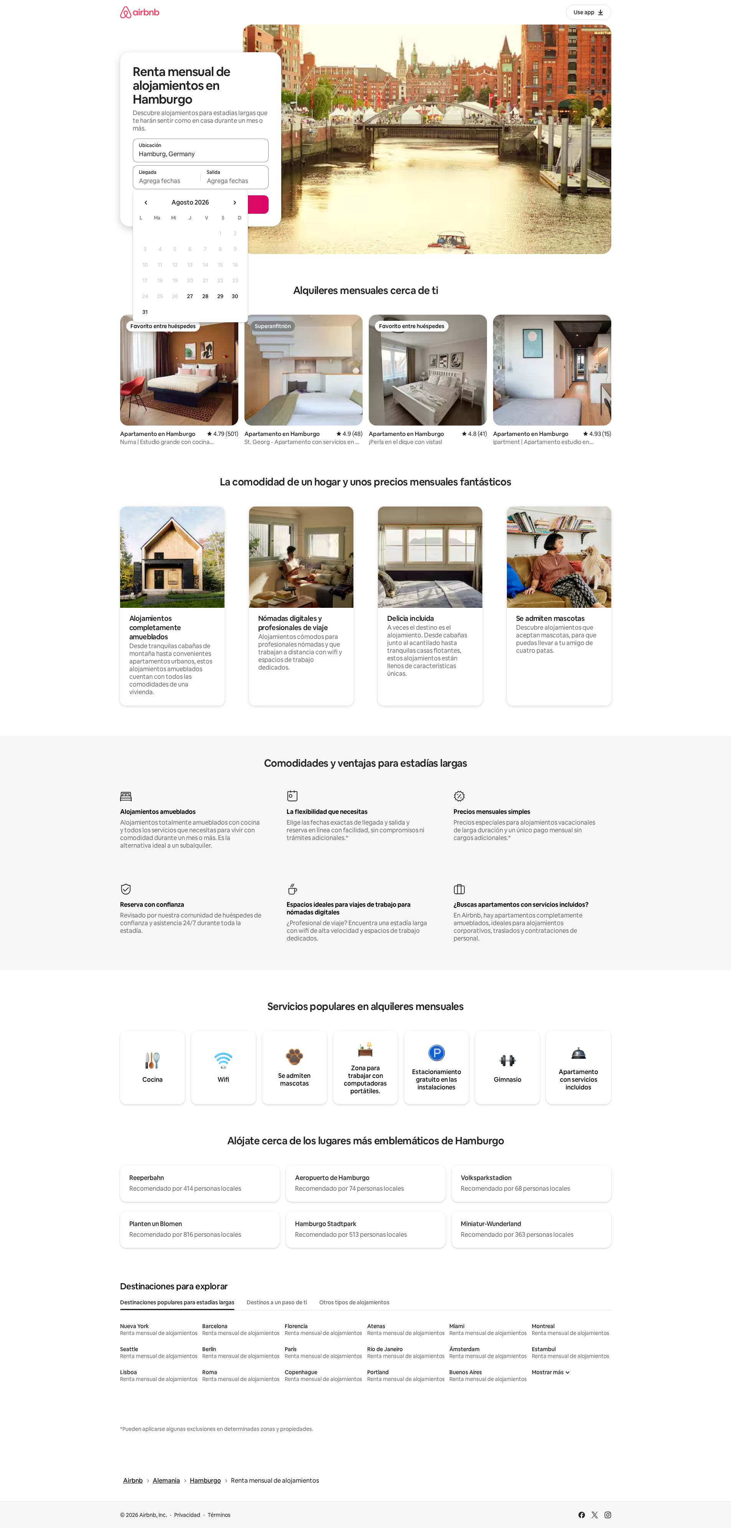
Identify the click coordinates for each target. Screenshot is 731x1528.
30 (235, 296)
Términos (219, 1514)
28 (205, 296)
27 (190, 296)
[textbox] (167, 180)
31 (145, 312)
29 (220, 296)
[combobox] (200, 153)
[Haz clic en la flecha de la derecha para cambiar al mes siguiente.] (234, 202)
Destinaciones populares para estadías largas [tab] (177, 1302)
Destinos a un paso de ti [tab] (277, 1302)
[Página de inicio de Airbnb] (139, 12)
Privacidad (187, 1514)
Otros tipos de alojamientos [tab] (354, 1302)
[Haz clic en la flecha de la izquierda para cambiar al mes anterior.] (146, 202)
